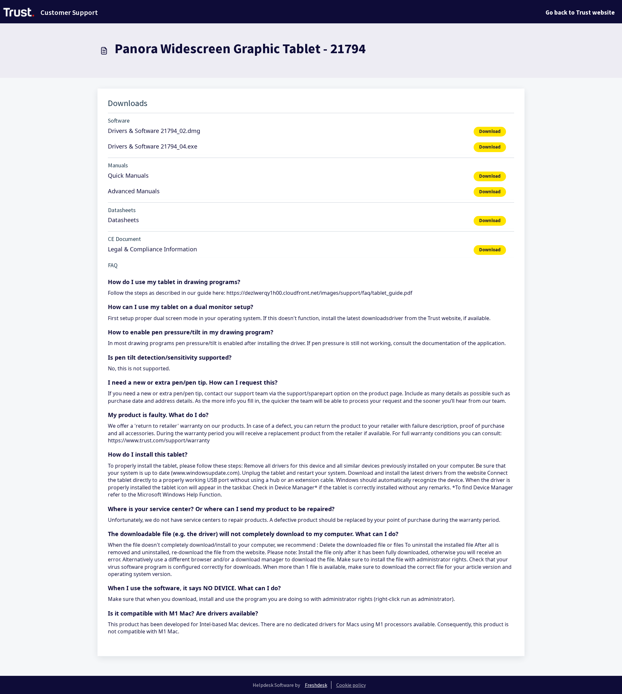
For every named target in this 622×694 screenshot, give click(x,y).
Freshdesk (316, 685)
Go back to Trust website (580, 12)
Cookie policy (351, 685)
